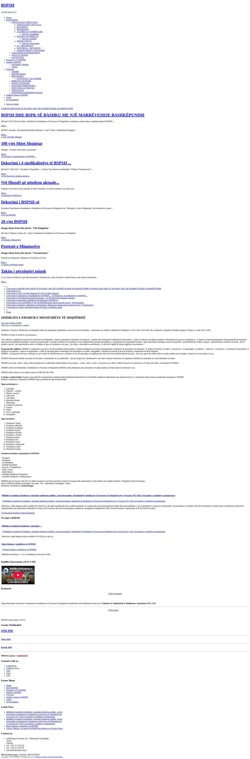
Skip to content (12, 104)
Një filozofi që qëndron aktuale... (30, 182)
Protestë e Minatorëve (20, 246)
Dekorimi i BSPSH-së (20, 202)
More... (4, 126)
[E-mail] (5, 323)
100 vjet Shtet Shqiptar (21, 143)
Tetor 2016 (6, 639)
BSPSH (7, 5)
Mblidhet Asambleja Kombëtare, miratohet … (22, 526)
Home (15, 755)
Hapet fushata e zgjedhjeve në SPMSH (19, 544)
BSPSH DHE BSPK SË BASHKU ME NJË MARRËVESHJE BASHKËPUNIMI (72, 115)
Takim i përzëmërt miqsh (23, 271)
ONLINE (7, 630)
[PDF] (19, 323)
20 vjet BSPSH (14, 221)
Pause (8, 312)
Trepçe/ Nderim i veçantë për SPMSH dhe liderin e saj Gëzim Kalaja (34, 728)
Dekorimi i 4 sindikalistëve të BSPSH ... (36, 163)
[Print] (12, 323)
